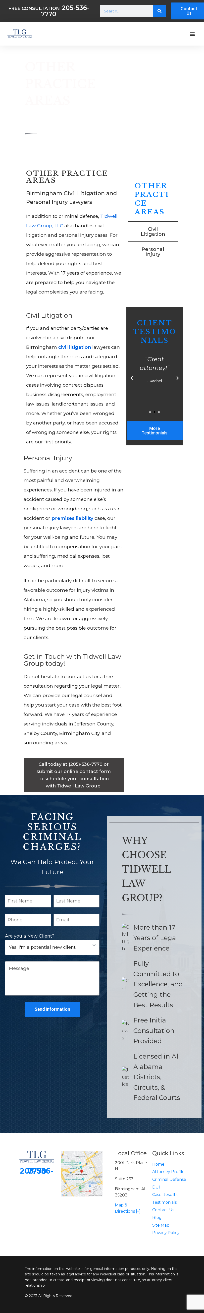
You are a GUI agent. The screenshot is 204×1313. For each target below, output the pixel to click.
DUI (156, 1187)
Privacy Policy (166, 1232)
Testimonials (164, 1202)
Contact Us (163, 1209)
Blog (157, 1217)
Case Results (164, 1194)
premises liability (72, 518)
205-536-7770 (36, 1171)
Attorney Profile (168, 1171)
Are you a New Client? (29, 936)
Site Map (160, 1225)
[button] (192, 34)
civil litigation (74, 347)
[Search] (159, 11)
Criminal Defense (169, 1179)
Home (158, 1164)
